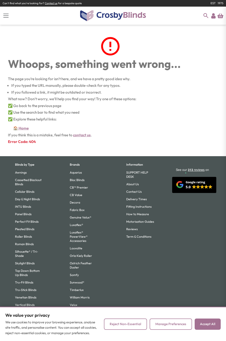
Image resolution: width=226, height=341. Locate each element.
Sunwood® (77, 282)
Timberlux (77, 290)
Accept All (207, 324)
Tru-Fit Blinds (24, 282)
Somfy (74, 275)
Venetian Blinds (25, 297)
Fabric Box (77, 210)
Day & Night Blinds (27, 199)
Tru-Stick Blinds (25, 290)
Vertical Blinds (25, 305)
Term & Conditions (138, 237)
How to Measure (137, 214)
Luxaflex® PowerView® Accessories (79, 236)
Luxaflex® (76, 225)
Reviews (132, 229)
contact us (82, 135)
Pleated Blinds (24, 229)
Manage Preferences (170, 324)
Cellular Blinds (24, 192)
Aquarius (76, 172)
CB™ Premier (79, 187)
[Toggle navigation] (6, 15)
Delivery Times (136, 199)
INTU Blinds (23, 207)
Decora (75, 202)
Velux (73, 305)
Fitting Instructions (139, 207)
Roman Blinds (24, 244)
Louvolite (76, 248)
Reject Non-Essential (125, 324)
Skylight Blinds (25, 263)
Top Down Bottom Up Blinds (27, 273)
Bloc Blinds (77, 180)
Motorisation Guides (140, 222)
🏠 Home (21, 128)
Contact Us (134, 192)
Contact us (51, 3)
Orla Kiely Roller (81, 256)
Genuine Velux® (80, 217)
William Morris (80, 297)
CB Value (76, 195)
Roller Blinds (23, 237)
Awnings (21, 172)
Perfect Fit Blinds (27, 222)
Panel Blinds (23, 214)
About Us (132, 184)
